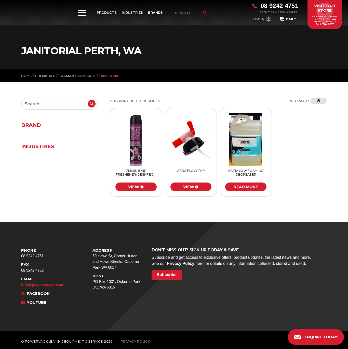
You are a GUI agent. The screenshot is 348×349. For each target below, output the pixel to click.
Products (107, 12)
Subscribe (167, 274)
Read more (246, 187)
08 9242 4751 (32, 253)
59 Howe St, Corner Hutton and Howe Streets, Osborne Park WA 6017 (115, 258)
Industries (132, 12)
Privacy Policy (180, 263)
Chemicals (45, 76)
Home (26, 76)
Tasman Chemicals (77, 76)
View (133, 187)
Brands (155, 12)
